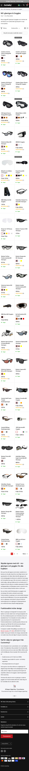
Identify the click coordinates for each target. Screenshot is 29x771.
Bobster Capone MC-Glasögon (21, 370)
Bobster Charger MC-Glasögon (6, 512)
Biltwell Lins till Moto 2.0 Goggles (6, 171)
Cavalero (7, 631)
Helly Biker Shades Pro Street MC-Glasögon (21, 200)
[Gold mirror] (6, 175)
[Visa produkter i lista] (27, 28)
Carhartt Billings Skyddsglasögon (5, 428)
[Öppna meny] (1, 5)
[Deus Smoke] (21, 432)
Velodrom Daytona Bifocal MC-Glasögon (6, 370)
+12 (26, 431)
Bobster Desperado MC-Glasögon (21, 257)
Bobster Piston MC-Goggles (6, 457)
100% (12, 631)
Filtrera (5, 28)
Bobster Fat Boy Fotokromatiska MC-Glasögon (6, 258)
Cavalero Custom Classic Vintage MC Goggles (6, 53)
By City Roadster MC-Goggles (21, 315)
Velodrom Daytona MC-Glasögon (22, 342)
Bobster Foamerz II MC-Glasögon (22, 229)
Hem (2, 9)
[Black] (2, 58)
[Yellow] (11, 175)
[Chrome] (4, 58)
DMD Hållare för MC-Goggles (6, 200)
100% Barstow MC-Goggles (20, 428)
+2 (26, 117)
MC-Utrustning (7, 9)
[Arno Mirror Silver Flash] (16, 432)
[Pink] (9, 233)
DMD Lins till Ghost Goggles (20, 540)
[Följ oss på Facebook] (2, 751)
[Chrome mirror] (2, 175)
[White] (4, 317)
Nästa (24, 553)
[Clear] (21, 145)
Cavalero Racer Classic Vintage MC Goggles (22, 83)
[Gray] (19, 318)
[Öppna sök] (24, 5)
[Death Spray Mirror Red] (19, 432)
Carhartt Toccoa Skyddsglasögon (20, 485)
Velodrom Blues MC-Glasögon (6, 142)
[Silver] (2, 488)
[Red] (23, 318)
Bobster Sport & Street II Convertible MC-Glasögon (7, 343)
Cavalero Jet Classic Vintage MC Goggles (21, 52)
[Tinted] (2, 146)
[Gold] (6, 233)
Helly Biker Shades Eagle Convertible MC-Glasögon (21, 458)
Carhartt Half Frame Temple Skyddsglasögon (6, 400)
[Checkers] (23, 117)
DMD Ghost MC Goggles (7, 314)
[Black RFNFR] (19, 175)
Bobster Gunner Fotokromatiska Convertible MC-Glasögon (20, 514)
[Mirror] (19, 145)
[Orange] (21, 403)
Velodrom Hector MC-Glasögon (6, 286)
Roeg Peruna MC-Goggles (20, 171)
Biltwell (2, 631)
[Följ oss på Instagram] (5, 751)
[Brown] (4, 117)
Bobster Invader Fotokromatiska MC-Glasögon (21, 287)
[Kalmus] (23, 432)
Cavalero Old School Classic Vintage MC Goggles (6, 84)
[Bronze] (21, 56)
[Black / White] (21, 175)
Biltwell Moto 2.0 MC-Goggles (21, 113)
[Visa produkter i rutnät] (25, 28)
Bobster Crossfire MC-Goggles (21, 399)
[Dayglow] (4, 146)
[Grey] (6, 432)
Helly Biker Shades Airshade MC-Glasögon (7, 485)
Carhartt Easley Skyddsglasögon (5, 540)
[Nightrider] (6, 146)
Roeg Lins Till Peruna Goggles (6, 229)
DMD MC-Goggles (20, 142)
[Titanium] (21, 117)
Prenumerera (6, 736)
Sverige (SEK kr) (5, 743)
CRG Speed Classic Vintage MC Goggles (6, 113)
